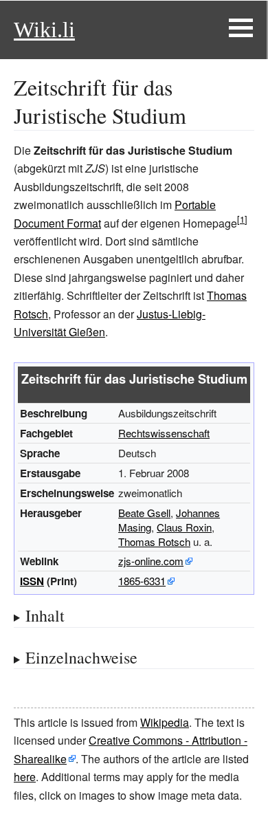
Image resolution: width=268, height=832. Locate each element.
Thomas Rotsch (154, 541)
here (25, 777)
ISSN (32, 581)
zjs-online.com (150, 561)
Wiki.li (44, 29)
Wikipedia (164, 722)
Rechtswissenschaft (164, 433)
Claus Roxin (184, 527)
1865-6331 (142, 580)
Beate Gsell (144, 512)
